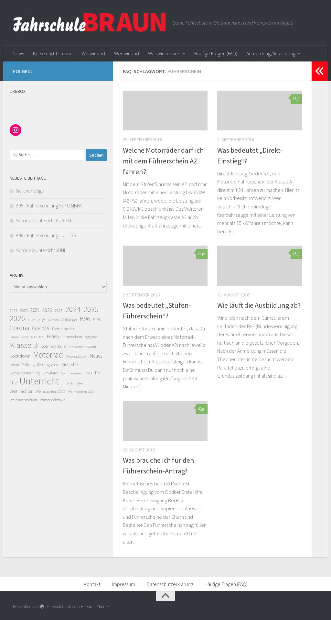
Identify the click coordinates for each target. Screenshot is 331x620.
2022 (47, 310)
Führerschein (71, 336)
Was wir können (164, 53)
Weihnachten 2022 (81, 392)
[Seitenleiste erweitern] (320, 71)
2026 (17, 318)
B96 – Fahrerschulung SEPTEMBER (49, 206)
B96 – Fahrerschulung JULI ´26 (46, 235)
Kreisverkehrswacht (82, 347)
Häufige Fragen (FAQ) (215, 53)
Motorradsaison (77, 356)
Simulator (50, 373)
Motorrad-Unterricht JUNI (40, 250)
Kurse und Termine (53, 53)
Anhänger (69, 319)
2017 (13, 310)
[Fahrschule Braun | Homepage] (89, 22)
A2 (34, 320)
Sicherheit (71, 364)
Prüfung (28, 364)
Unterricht (39, 381)
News (18, 53)
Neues (96, 356)
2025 (91, 309)
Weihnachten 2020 (51, 391)
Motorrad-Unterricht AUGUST (44, 220)
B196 (97, 319)
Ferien (53, 336)
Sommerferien (71, 373)
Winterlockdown (53, 399)
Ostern (14, 365)
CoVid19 (40, 328)
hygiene (91, 336)
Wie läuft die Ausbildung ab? (259, 305)
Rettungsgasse (48, 364)
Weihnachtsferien (23, 399)
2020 (24, 310)
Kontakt (92, 584)
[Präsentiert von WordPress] (42, 606)
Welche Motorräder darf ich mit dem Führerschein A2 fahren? (163, 161)
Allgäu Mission (48, 320)
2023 (59, 310)
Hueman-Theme (95, 606)
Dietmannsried (63, 328)
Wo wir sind (93, 53)
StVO (88, 373)
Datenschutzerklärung (170, 584)
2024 (73, 309)
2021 (34, 310)
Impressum (123, 584)
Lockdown (20, 356)
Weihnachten (21, 391)
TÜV (13, 383)
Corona (19, 328)
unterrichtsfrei (72, 383)
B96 (85, 319)
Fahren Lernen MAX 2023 (27, 337)
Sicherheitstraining (25, 373)
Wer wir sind (126, 53)
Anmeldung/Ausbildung (270, 53)
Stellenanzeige (30, 191)
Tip (97, 373)
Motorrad (48, 355)
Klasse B (24, 345)
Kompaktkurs (53, 346)
